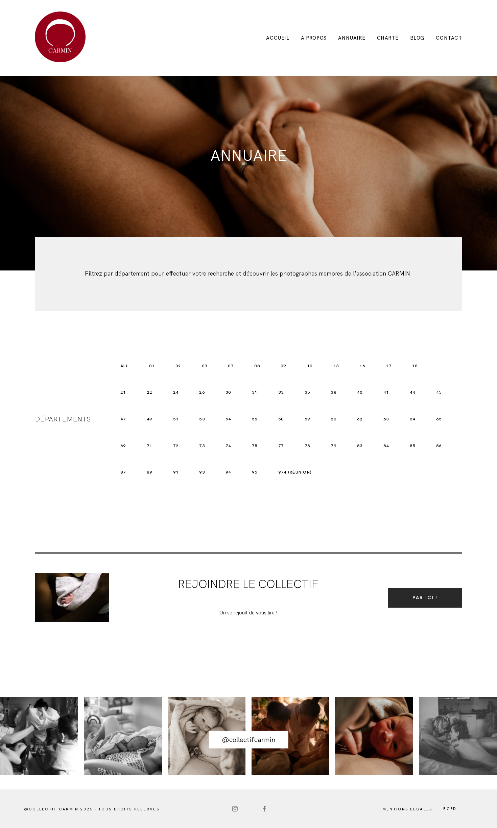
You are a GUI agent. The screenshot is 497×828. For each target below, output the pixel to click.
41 (386, 392)
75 (255, 446)
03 (205, 366)
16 (362, 366)
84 (386, 446)
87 (123, 472)
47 (123, 419)
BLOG (417, 38)
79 (333, 446)
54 (228, 419)
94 (228, 472)
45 (439, 392)
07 (231, 366)
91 (176, 472)
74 (228, 446)
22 (149, 392)
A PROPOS (314, 38)
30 (228, 392)
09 (283, 366)
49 (149, 419)
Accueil (277, 38)
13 (336, 366)
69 (123, 446)
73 (202, 446)
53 (202, 419)
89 (149, 472)
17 (389, 366)
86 (439, 446)
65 (439, 419)
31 (255, 392)
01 (152, 366)
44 (413, 392)
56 (255, 419)
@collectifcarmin (249, 739)
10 (310, 366)
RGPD (449, 808)
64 (413, 419)
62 (360, 419)
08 (257, 366)
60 (333, 419)
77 (281, 446)
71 (149, 446)
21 (123, 392)
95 (255, 472)
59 (307, 419)
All (124, 366)
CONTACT (449, 38)
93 (202, 472)
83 (360, 446)
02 (178, 366)
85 (413, 446)
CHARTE (388, 38)
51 (176, 419)
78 (307, 446)
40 (360, 392)
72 (176, 446)
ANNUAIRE (351, 38)
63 (386, 419)
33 (281, 392)
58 (281, 419)
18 (415, 366)
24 (176, 392)
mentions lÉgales (407, 809)
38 (333, 392)
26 (202, 392)
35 (307, 392)
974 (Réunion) (295, 472)
